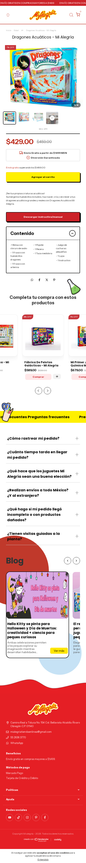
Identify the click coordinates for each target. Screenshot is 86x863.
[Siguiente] (76, 560)
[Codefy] (57, 839)
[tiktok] (18, 817)
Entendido (43, 859)
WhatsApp (16, 743)
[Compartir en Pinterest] (54, 280)
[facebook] (44, 817)
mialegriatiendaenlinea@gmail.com (31, 731)
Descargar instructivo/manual (43, 216)
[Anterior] (67, 560)
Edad (16, 30)
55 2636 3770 (18, 737)
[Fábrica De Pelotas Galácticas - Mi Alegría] (57, 376)
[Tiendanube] (36, 841)
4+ (22, 30)
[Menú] (8, 14)
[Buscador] (71, 14)
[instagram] (27, 817)
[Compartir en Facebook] (39, 280)
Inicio (8, 30)
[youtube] (9, 817)
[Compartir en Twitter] (47, 280)
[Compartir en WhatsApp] (32, 280)
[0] (77, 15)
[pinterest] (36, 817)
